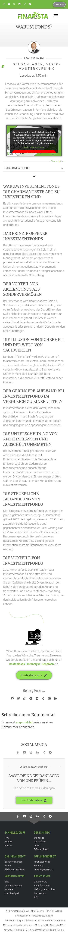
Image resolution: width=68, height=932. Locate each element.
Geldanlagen (28, 64)
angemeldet (24, 722)
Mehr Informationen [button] (34, 147)
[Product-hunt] (30, 4)
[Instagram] (14, 4)
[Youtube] (9, 4)
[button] (62, 168)
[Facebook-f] (4, 4)
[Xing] (24, 4)
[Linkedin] (19, 4)
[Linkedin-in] (37, 752)
